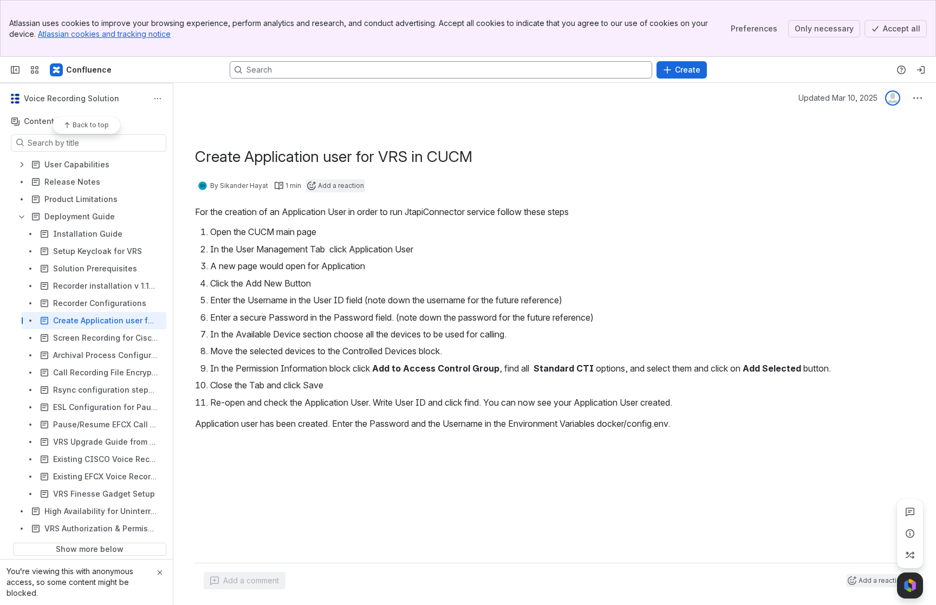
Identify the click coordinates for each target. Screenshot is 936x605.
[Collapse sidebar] (15, 70)
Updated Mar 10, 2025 (837, 97)
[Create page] (910, 555)
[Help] (901, 70)
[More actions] (157, 98)
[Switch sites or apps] (34, 70)
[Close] (159, 572)
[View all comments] (910, 512)
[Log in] (920, 70)
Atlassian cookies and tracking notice (104, 33)
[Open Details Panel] (910, 533)
